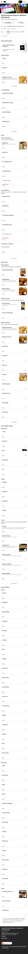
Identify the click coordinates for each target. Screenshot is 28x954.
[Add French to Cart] (25, 799)
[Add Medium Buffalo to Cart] (25, 616)
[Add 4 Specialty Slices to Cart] (25, 201)
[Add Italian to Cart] (25, 789)
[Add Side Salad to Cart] (25, 487)
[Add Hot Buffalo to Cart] (25, 626)
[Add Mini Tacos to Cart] (25, 379)
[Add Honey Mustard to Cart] (25, 710)
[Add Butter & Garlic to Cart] (25, 682)
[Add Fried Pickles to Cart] (25, 417)
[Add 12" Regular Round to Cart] (25, 176)
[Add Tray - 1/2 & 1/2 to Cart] (25, 252)
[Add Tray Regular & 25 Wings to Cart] (25, 98)
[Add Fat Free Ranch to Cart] (25, 864)
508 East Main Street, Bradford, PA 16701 (10, 933)
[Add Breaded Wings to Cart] (25, 284)
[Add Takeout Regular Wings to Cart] (25, 275)
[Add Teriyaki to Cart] (25, 720)
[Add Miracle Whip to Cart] (25, 883)
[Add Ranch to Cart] (25, 770)
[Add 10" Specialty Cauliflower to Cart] (25, 220)
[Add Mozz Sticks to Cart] (25, 360)
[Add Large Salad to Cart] (25, 506)
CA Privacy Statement (22, 946)
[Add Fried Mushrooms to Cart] (25, 398)
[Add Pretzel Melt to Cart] (25, 465)
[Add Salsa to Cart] (25, 748)
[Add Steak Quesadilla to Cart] (25, 578)
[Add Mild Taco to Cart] (25, 836)
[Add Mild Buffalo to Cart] (25, 607)
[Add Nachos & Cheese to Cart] (25, 540)
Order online (4, 938)
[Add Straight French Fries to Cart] (25, 82)
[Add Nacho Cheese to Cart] (25, 758)
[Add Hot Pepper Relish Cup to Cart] (25, 896)
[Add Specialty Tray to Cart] (25, 210)
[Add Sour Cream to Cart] (25, 701)
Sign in (25, 1)
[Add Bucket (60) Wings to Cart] (25, 117)
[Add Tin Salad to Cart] (25, 515)
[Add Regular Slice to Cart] (25, 147)
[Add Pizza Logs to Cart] (25, 370)
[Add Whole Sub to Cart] (25, 72)
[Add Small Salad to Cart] (25, 496)
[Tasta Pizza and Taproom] (4, 2)
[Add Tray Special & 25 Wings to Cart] (25, 107)
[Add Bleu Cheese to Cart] (25, 780)
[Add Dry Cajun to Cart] (25, 645)
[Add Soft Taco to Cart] (25, 531)
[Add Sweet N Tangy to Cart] (25, 692)
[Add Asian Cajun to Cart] (25, 729)
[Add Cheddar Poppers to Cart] (25, 389)
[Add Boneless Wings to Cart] (25, 293)
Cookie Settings (5, 947)
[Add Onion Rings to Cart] (25, 351)
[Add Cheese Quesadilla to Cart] (25, 559)
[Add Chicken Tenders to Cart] (25, 308)
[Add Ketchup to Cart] (25, 598)
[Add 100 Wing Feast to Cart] (25, 126)
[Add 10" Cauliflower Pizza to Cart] (25, 166)
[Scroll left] (23, 41)
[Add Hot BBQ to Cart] (25, 663)
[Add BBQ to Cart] (25, 654)
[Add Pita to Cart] (25, 474)
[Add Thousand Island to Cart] (25, 817)
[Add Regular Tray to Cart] (25, 157)
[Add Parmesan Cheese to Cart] (25, 906)
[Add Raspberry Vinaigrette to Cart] (25, 808)
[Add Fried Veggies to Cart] (25, 407)
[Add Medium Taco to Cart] (25, 846)
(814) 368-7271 (5, 931)
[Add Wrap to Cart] (25, 455)
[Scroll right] (26, 41)
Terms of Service (5, 946)
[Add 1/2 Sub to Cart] (25, 63)
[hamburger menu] (1, 2)
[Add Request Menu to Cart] (25, 915)
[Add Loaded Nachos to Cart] (25, 550)
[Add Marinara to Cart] (25, 739)
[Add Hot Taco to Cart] (25, 855)
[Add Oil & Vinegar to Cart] (25, 827)
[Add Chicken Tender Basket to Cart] (25, 317)
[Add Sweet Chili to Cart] (25, 673)
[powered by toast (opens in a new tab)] (7, 943)
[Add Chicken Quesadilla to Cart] (25, 569)
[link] (8, 32)
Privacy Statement (13, 946)
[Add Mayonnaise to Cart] (25, 874)
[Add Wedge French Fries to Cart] (25, 342)
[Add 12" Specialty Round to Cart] (25, 229)
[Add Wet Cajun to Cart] (25, 635)
